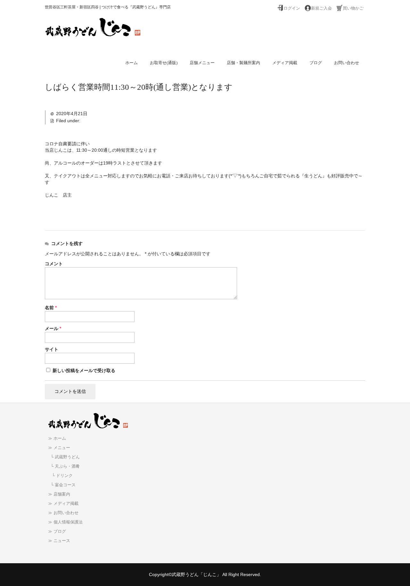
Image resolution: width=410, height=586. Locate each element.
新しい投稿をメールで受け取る (84, 370)
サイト (51, 349)
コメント (54, 263)
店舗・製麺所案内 (243, 62)
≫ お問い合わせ (63, 513)
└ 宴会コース (62, 485)
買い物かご (353, 8)
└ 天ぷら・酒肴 (64, 466)
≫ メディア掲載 (63, 503)
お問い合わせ (346, 62)
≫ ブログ (57, 531)
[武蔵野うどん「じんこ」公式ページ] (93, 31)
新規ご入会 (321, 8)
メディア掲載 (284, 62)
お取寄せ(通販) (163, 62)
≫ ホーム (57, 438)
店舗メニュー (202, 62)
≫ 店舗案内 (59, 494)
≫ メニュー (59, 448)
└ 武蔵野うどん (64, 457)
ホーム (131, 62)
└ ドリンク (60, 475)
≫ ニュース (59, 541)
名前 (51, 307)
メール (53, 328)
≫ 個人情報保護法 (65, 522)
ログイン (291, 8)
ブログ (315, 62)
